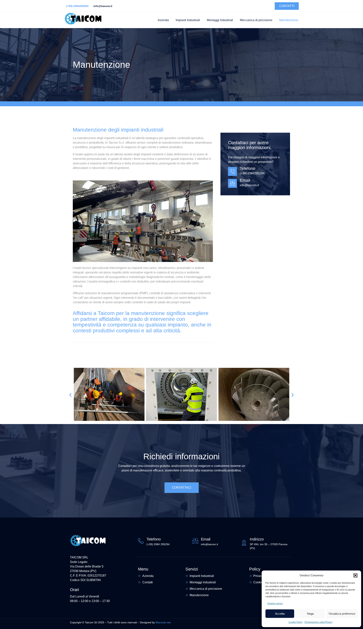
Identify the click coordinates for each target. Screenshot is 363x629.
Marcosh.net (163, 622)
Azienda (163, 20)
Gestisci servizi (275, 603)
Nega (310, 613)
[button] (355, 575)
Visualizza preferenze (342, 613)
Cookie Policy (296, 622)
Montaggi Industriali (220, 20)
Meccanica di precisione (256, 20)
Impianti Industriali (188, 20)
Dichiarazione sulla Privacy (319, 622)
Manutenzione (288, 20)
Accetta (280, 613)
